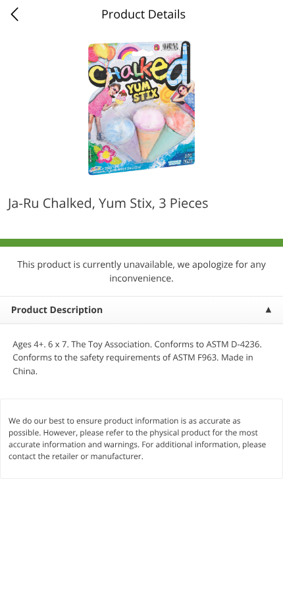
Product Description (57, 310)
